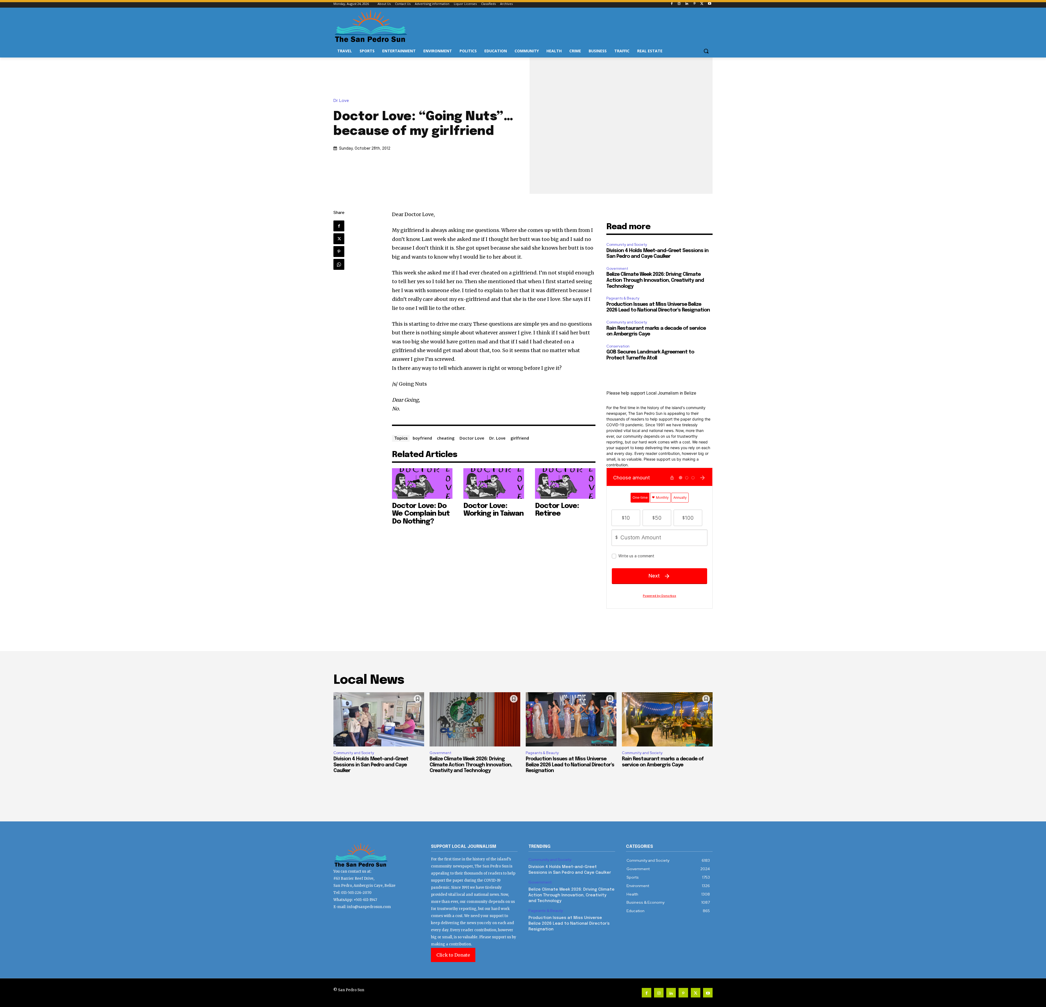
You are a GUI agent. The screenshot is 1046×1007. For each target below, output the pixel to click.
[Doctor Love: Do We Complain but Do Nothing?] (422, 483)
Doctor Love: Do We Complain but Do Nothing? (421, 513)
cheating (446, 438)
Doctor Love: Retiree (557, 510)
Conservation (618, 346)
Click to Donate (453, 955)
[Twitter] (702, 4)
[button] (706, 51)
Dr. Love (341, 101)
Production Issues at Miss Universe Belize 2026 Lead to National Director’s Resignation (570, 765)
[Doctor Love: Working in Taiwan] (493, 483)
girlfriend (519, 438)
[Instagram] (679, 4)
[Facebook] (671, 4)
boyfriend (422, 438)
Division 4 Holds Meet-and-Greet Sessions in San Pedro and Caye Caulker (370, 765)
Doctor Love (472, 438)
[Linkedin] (687, 4)
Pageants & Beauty (622, 298)
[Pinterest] (694, 4)
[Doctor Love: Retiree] (565, 483)
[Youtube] (709, 4)
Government (617, 268)
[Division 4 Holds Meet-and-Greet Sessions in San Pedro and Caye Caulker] (378, 719)
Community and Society (626, 244)
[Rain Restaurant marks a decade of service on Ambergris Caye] (667, 719)
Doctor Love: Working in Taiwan (493, 510)
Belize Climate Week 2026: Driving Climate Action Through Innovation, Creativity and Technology (655, 280)
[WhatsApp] (338, 264)
